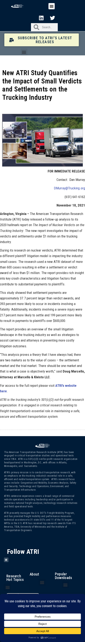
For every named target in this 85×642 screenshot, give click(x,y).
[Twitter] (52, 18)
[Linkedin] (41, 18)
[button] (51, 6)
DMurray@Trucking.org (69, 188)
